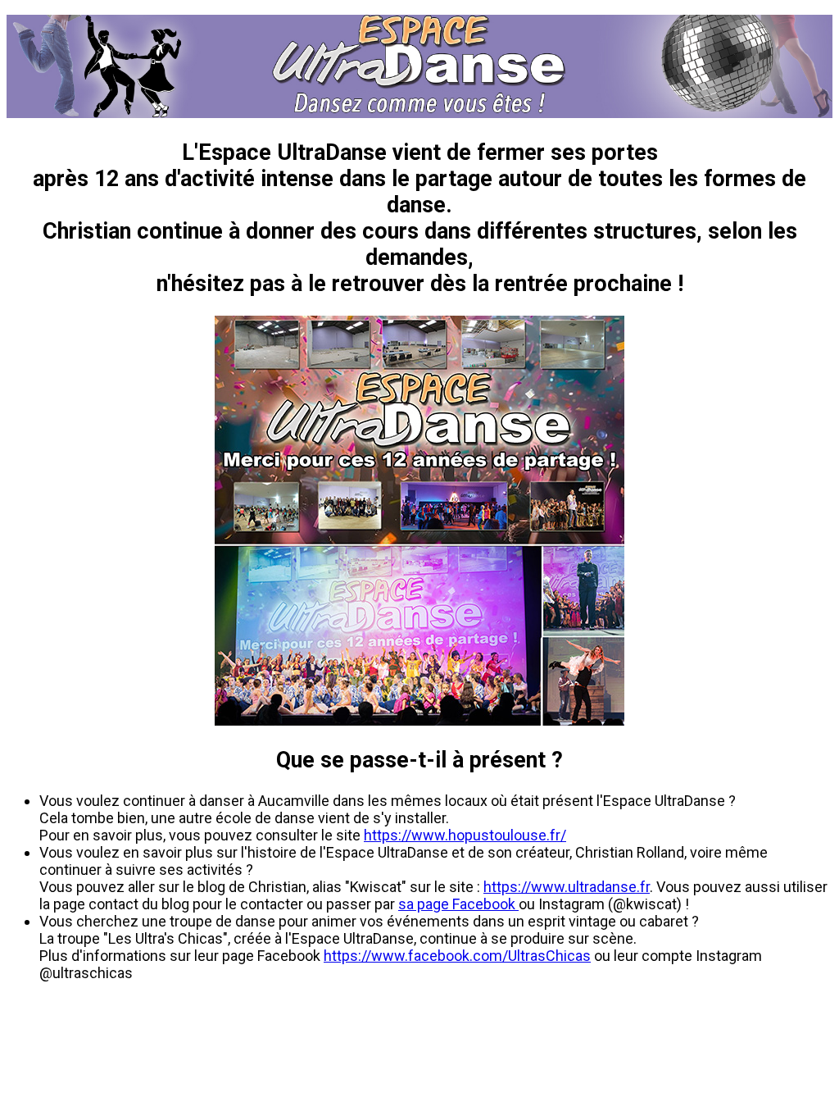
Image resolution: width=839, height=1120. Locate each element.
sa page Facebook (458, 904)
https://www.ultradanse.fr (566, 886)
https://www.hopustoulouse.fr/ (465, 835)
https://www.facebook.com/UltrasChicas (457, 955)
